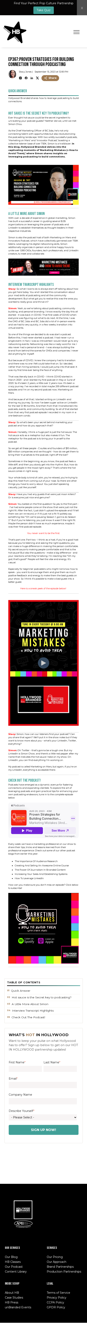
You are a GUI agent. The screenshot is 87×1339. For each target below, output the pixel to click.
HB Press (11, 1302)
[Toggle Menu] (76, 32)
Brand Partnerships (60, 1267)
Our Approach (56, 1262)
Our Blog (11, 1257)
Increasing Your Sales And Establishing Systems (41, 874)
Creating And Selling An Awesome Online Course (42, 865)
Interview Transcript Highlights (33, 1010)
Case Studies (14, 1297)
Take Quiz (44, 10)
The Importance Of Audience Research (36, 861)
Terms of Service (58, 1293)
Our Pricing (55, 1257)
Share (53, 77)
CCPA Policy (55, 1302)
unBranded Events (18, 1307)
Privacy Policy (56, 1297)
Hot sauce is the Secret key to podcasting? (42, 997)
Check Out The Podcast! (28, 1017)
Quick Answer (20, 990)
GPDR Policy (56, 1307)
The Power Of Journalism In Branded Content (40, 869)
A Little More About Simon (30, 1004)
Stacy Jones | (26, 71)
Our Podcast (14, 1267)
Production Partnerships (64, 1271)
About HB (12, 1293)
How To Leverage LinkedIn (29, 878)
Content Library (16, 1271)
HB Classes (13, 1262)
